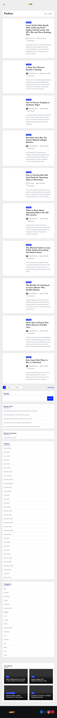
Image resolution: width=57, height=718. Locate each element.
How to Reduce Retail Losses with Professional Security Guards (22, 426)
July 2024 (7, 538)
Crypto (6, 600)
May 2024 (6, 546)
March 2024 (7, 554)
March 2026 (7, 468)
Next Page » (51, 387)
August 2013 (7, 577)
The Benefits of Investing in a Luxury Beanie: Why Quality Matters (38, 287)
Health (5, 624)
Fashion (29, 22)
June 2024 (7, 542)
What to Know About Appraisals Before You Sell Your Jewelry (37, 213)
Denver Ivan (31, 38)
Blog (5, 588)
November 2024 (8, 522)
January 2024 (8, 562)
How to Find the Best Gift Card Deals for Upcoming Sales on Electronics (37, 177)
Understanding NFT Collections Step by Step (16, 415)
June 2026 (7, 456)
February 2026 (8, 471)
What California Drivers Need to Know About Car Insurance (20, 411)
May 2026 (6, 460)
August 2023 (7, 569)
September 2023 (8, 565)
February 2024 (8, 558)
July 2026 (7, 452)
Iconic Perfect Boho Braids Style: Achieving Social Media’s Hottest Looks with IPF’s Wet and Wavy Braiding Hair (38, 30)
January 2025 (8, 515)
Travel (5, 655)
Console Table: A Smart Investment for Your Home (18, 418)
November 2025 (8, 483)
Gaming (6, 620)
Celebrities (7, 596)
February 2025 (8, 511)
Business (6, 592)
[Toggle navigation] (4, 4)
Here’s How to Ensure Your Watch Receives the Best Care (37, 325)
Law (5, 635)
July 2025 (7, 495)
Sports (5, 647)
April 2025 (7, 503)
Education (7, 604)
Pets (5, 643)
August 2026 (7, 448)
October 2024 (8, 526)
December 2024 (8, 518)
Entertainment (8, 608)
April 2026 (7, 464)
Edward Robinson (33, 73)
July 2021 (6, 573)
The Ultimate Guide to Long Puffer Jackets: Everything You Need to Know (38, 250)
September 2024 (8, 530)
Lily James (31, 183)
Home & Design (8, 628)
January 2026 (8, 475)
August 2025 (7, 491)
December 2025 (8, 479)
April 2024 (7, 550)
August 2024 (7, 534)
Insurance (6, 631)
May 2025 (6, 499)
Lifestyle (6, 639)
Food (5, 616)
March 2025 (7, 507)
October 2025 (8, 487)
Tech (5, 651)
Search (6, 393)
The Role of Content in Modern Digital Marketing (17, 422)
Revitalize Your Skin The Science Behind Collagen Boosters (36, 140)
